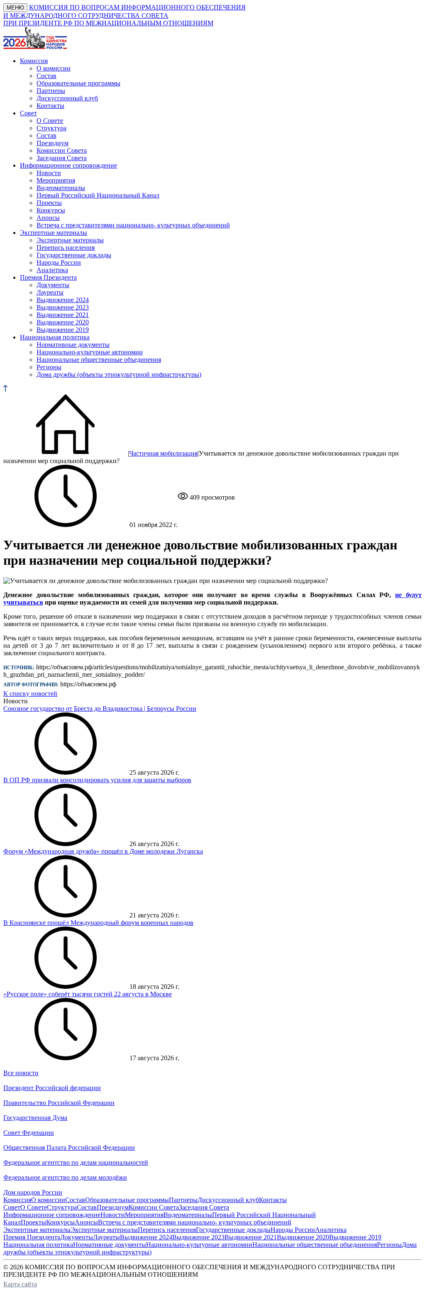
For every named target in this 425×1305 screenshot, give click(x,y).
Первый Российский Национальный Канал (98, 195)
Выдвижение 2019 (63, 329)
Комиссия (17, 1199)
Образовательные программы (78, 83)
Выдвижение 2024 (63, 299)
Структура (51, 128)
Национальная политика (38, 1244)
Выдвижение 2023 (63, 307)
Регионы (49, 367)
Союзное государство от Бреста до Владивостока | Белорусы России (99, 708)
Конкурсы (51, 210)
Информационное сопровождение (51, 1214)
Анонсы (48, 217)
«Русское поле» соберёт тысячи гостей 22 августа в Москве (87, 994)
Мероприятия (56, 180)
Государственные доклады (74, 255)
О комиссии (54, 68)
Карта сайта (20, 1284)
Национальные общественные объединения (99, 359)
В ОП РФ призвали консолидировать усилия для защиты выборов (97, 779)
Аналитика (52, 269)
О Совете (50, 120)
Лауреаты (50, 292)
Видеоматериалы (61, 187)
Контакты (50, 105)
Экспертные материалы (70, 240)
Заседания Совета (62, 157)
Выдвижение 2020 (63, 322)
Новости (49, 172)
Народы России (59, 262)
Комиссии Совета (62, 150)
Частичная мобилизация (163, 453)
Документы (53, 284)
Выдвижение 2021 (63, 314)
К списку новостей (30, 693)
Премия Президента (31, 1237)
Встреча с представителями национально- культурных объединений (133, 225)
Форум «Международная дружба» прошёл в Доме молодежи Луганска (103, 851)
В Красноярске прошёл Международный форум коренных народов (98, 922)
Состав (46, 75)
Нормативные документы (73, 344)
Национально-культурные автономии (90, 352)
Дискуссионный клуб (67, 98)
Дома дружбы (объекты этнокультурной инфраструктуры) (119, 374)
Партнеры (51, 90)
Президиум (52, 142)
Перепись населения (66, 247)
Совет (11, 1207)
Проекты (49, 202)
